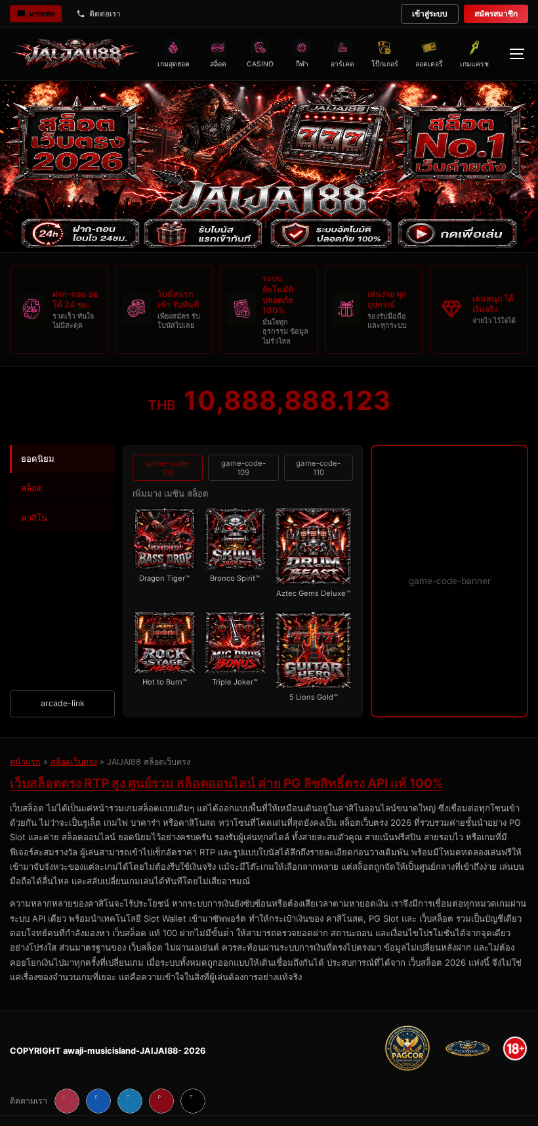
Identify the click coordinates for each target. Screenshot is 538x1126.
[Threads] (193, 1101)
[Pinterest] (161, 1101)
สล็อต (32, 488)
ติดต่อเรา (105, 13)
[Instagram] (67, 1101)
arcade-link (63, 703)
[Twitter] (130, 1101)
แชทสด (42, 13)
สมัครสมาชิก (496, 13)
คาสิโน (34, 517)
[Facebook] (98, 1101)
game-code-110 (318, 468)
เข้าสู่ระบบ (429, 13)
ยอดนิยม (37, 458)
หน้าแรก (25, 762)
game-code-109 (243, 468)
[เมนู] (516, 54)
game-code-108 (168, 468)
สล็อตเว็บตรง (74, 762)
